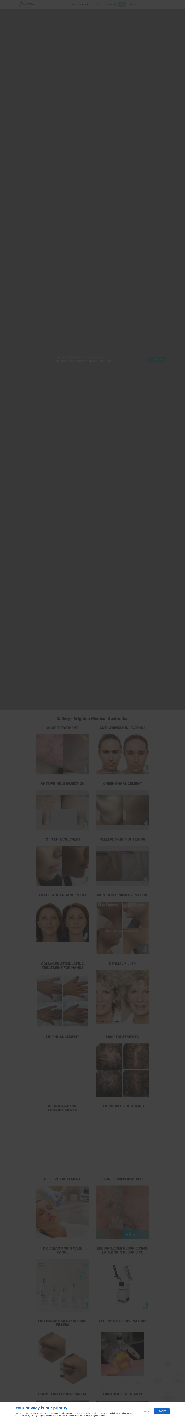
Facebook (101, 1415)
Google (94, 1415)
